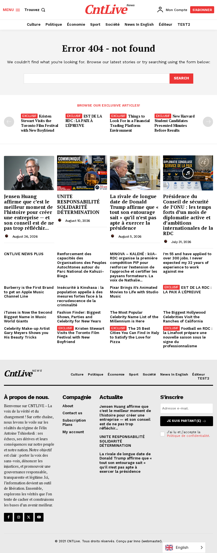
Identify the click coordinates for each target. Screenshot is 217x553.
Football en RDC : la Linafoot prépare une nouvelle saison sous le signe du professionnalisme (187, 337)
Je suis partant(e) (184, 421)
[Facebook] (8, 517)
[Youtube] (39, 517)
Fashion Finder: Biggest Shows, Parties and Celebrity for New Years (79, 316)
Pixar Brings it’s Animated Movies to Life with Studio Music (134, 291)
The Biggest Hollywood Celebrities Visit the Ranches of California (184, 316)
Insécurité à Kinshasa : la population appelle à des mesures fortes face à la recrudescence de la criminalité (80, 296)
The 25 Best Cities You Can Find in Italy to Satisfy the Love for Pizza (134, 335)
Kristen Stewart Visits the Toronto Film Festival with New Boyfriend (39, 123)
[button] (35, 9)
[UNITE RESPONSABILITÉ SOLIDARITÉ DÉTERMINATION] (82, 172)
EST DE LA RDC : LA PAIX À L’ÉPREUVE (84, 121)
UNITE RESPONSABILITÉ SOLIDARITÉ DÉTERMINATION (78, 204)
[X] (28, 517)
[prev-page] (9, 122)
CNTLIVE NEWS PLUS (24, 254)
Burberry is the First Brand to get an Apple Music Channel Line (29, 291)
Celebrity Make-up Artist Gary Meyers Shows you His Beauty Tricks (27, 332)
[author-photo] (7, 236)
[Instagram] (18, 517)
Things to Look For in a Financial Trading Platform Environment (130, 123)
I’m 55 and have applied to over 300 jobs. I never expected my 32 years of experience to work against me (187, 263)
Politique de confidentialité (188, 436)
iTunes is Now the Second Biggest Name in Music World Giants (28, 316)
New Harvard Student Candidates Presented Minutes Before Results (175, 123)
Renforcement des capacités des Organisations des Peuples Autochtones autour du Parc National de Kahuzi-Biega (81, 265)
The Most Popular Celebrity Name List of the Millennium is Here (134, 316)
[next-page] (208, 122)
